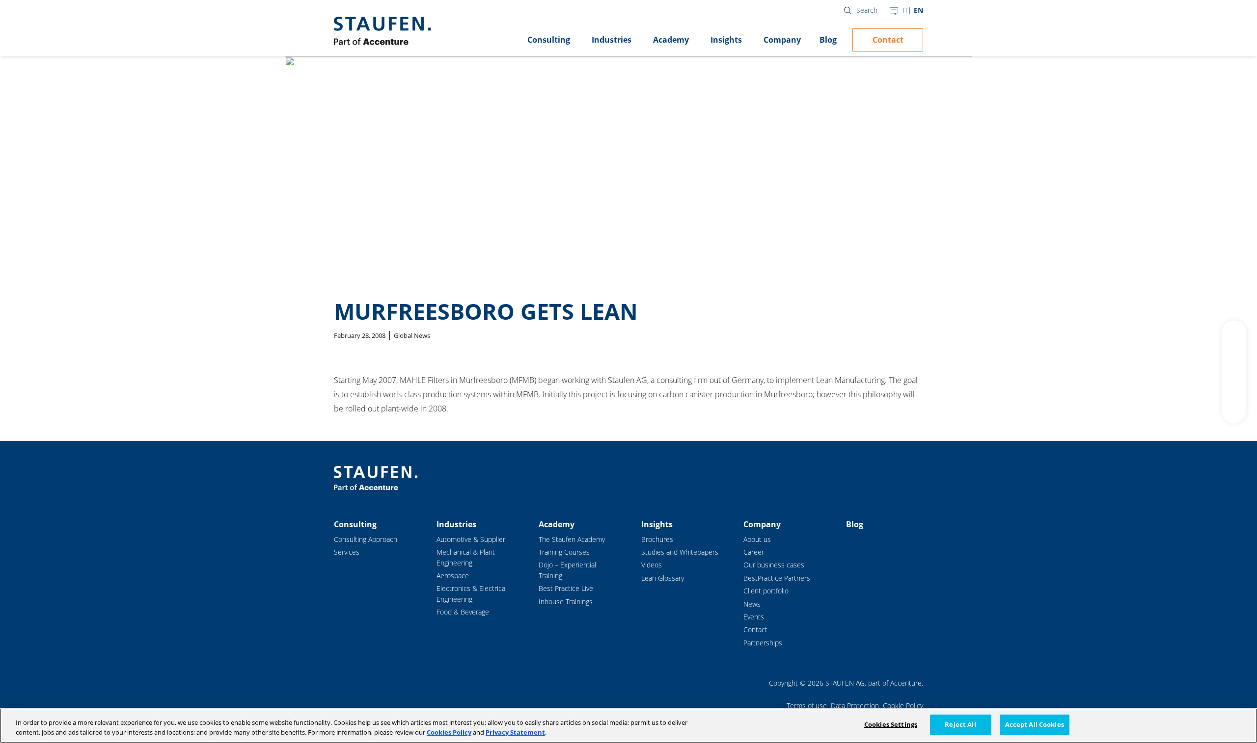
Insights (726, 39)
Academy (671, 39)
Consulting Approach (365, 539)
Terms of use (807, 705)
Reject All (960, 724)
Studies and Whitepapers (679, 552)
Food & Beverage (463, 611)
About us (757, 539)
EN (918, 10)
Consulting (548, 39)
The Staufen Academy (572, 539)
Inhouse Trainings (566, 601)
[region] (628, 725)
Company (782, 39)
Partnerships (762, 642)
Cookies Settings (890, 724)
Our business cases (773, 564)
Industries (611, 39)
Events (753, 616)
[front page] (382, 31)
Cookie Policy (903, 705)
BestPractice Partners (776, 578)
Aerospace (453, 575)
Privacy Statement (515, 732)
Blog (828, 39)
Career (753, 552)
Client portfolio (766, 590)
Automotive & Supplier (471, 539)
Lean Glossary (662, 578)
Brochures (657, 539)
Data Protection (855, 705)
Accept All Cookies (1034, 724)
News (752, 604)
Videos (651, 564)
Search (866, 10)
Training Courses (564, 552)
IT (905, 10)
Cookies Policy (449, 732)
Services (346, 552)
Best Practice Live (566, 588)
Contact (888, 39)
